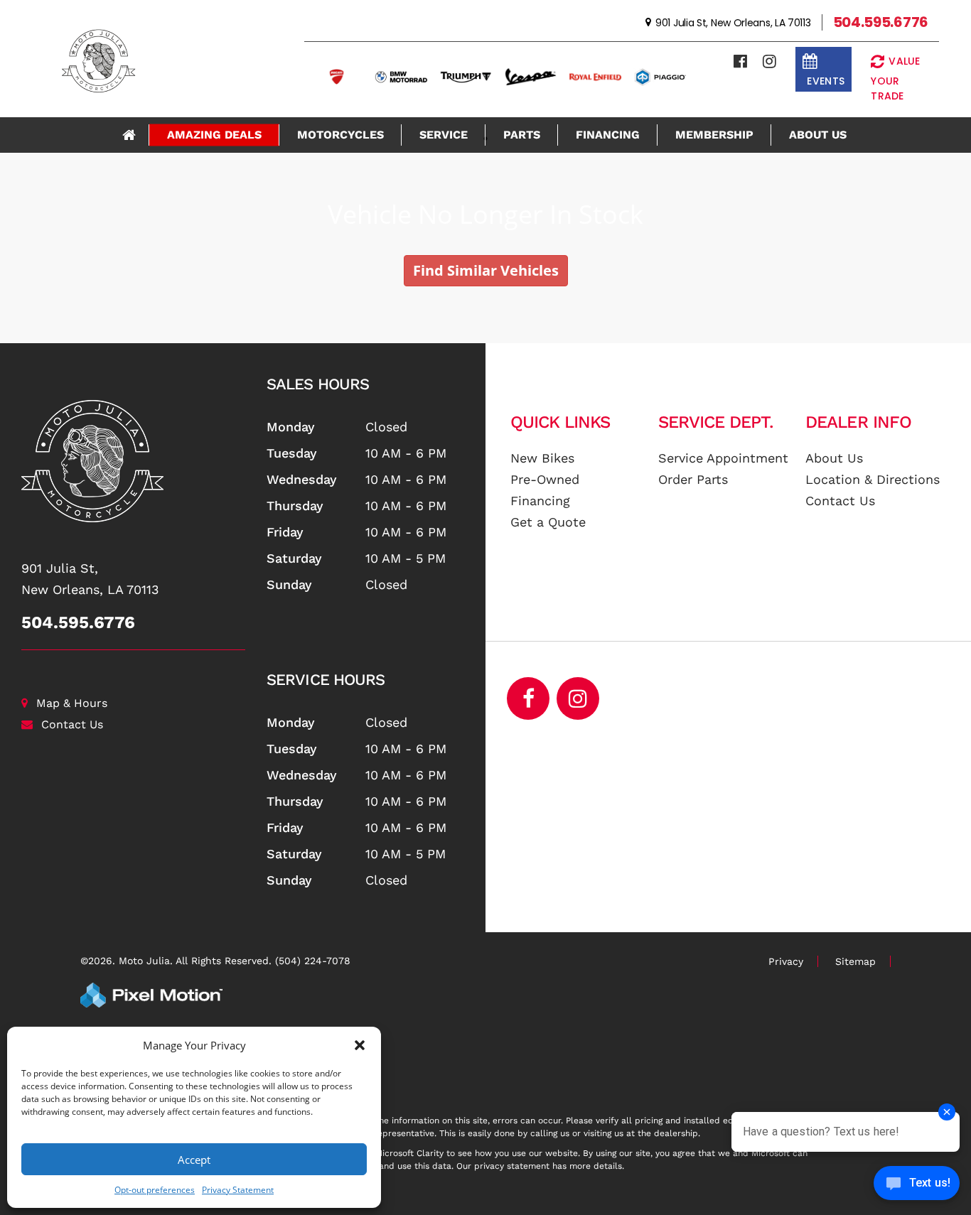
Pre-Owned (544, 479)
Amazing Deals (214, 134)
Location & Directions (872, 479)
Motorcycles (340, 134)
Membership (714, 134)
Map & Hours (71, 703)
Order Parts (693, 479)
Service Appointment (723, 457)
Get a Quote (548, 521)
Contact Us (72, 724)
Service (443, 134)
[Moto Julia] (133, 461)
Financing (608, 134)
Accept (194, 1159)
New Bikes (542, 457)
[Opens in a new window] (740, 61)
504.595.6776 (78, 622)
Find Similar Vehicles (486, 270)
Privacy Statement (238, 1190)
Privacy (785, 961)
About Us (818, 134)
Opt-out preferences (154, 1190)
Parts (521, 134)
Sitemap (855, 961)
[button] (360, 1045)
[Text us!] (916, 1186)
